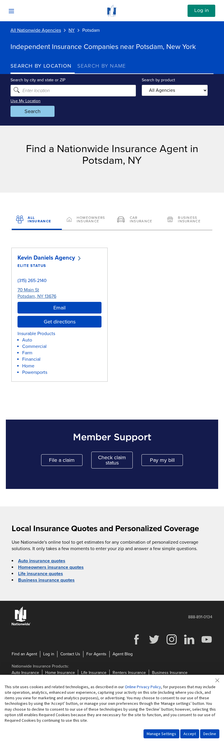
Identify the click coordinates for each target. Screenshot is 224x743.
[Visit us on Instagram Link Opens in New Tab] (171, 643)
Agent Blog (123, 654)
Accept (189, 733)
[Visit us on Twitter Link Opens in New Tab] (154, 643)
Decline (209, 733)
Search (32, 111)
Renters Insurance (129, 672)
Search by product (158, 80)
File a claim (66, 461)
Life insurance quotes (40, 574)
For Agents (96, 654)
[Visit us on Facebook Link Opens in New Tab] (136, 643)
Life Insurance (93, 672)
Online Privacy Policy (143, 686)
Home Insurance (60, 672)
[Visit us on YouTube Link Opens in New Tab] (206, 643)
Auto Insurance (25, 672)
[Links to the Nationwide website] (21, 624)
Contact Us (70, 654)
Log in (201, 10)
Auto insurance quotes (41, 561)
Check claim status (115, 460)
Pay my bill (166, 461)
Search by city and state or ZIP (37, 80)
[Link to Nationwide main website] (112, 15)
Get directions (60, 321)
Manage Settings (161, 733)
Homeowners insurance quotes (51, 567)
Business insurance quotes (46, 580)
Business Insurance (170, 672)
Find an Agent (24, 654)
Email (59, 307)
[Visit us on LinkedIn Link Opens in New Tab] (189, 643)
